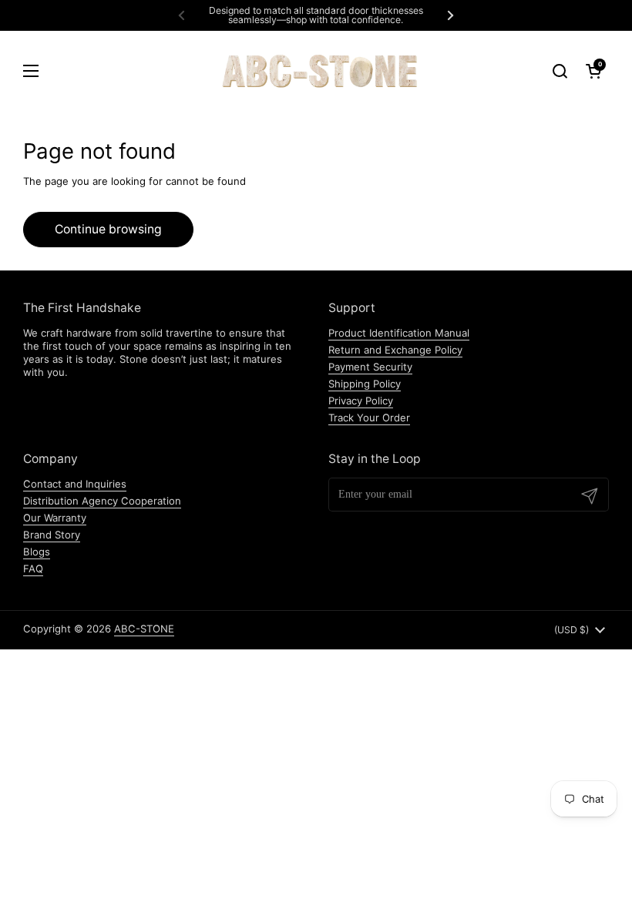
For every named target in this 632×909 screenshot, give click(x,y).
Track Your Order (369, 417)
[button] (593, 70)
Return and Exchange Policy (395, 350)
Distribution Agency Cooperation (102, 501)
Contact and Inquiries (74, 484)
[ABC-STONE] (316, 70)
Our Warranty (54, 518)
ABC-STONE (144, 628)
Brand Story (51, 534)
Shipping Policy (364, 383)
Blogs (36, 551)
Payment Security (370, 367)
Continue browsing (108, 229)
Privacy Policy (360, 400)
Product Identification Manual (398, 333)
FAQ (33, 568)
